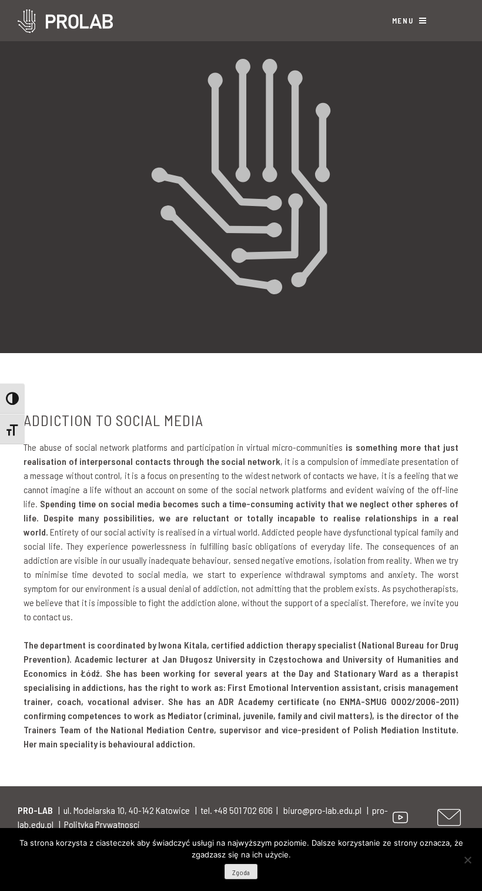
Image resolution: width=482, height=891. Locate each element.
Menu (404, 20)
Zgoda (241, 872)
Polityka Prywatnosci (102, 824)
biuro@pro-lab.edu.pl (322, 810)
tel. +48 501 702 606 (236, 810)
